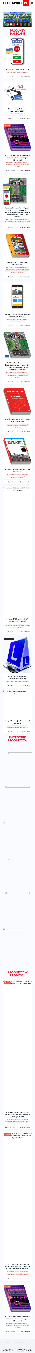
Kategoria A (9, 162)
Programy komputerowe (17, 321)
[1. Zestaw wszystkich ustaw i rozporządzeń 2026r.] (17, 93)
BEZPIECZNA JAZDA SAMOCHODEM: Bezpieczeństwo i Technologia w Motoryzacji (17, 158)
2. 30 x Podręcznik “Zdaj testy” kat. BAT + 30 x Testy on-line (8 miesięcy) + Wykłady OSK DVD (17, 1114)
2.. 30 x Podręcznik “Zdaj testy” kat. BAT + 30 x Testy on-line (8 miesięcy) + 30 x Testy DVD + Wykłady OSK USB (17, 1266)
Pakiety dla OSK (16, 221)
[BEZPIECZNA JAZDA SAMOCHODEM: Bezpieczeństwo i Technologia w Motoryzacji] (17, 137)
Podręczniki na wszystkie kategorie (17, 1123)
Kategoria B (17, 162)
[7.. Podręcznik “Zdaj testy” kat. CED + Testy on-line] (17, 451)
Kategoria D (9, 164)
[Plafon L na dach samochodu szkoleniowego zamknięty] (17, 654)
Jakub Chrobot (28, 1351)
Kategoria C (24, 162)
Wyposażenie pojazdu (22, 681)
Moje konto (6, 1343)
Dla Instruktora (11, 681)
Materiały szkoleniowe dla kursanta (17, 72)
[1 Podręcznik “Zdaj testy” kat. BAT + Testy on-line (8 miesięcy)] (17, 551)
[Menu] (32, 3)
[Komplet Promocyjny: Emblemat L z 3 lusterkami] (17, 704)
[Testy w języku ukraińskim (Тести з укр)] (17, 51)
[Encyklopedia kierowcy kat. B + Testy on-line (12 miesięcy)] (17, 401)
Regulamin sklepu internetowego (22, 1343)
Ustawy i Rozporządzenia (17, 113)
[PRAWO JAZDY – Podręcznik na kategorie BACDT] (17, 245)
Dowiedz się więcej (24, 685)
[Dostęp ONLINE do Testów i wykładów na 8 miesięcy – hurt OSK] (17, 296)
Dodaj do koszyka (25, 76)
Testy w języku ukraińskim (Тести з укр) (17, 69)
